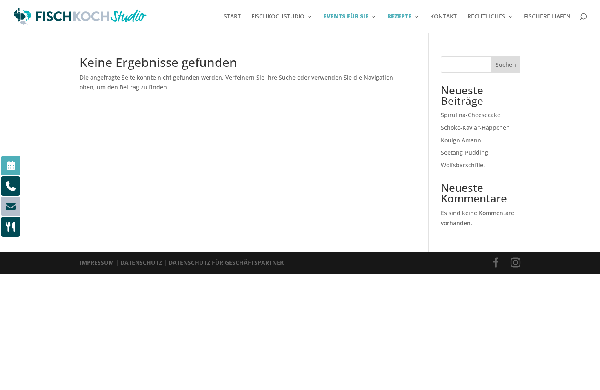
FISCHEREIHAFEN (547, 16)
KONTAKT (443, 16)
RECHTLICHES (486, 16)
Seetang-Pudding (464, 152)
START (232, 16)
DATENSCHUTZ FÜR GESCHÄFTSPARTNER (226, 262)
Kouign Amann (461, 140)
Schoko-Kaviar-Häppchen (475, 127)
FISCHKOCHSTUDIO (277, 16)
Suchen (506, 65)
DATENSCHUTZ (141, 262)
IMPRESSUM (97, 262)
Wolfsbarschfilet (463, 165)
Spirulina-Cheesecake (470, 115)
